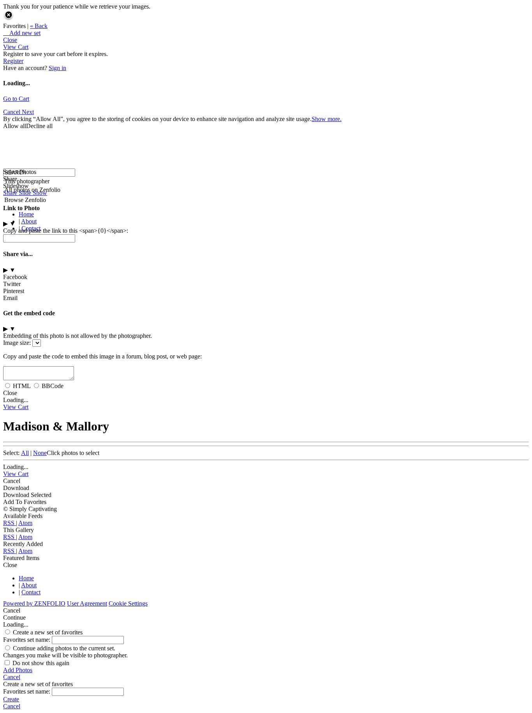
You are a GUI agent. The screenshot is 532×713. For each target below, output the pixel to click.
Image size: (17, 342)
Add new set (22, 33)
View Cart (15, 47)
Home (26, 214)
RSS (9, 523)
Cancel (12, 112)
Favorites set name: (27, 639)
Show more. (327, 119)
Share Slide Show (25, 193)
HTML (21, 386)
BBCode (52, 386)
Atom (25, 523)
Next (28, 112)
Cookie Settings (128, 603)
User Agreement (87, 603)
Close (10, 40)
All (25, 453)
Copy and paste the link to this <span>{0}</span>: (65, 230)
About (29, 221)
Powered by (34, 603)
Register (13, 61)
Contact (31, 592)
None (40, 453)
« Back (39, 26)
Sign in (57, 68)
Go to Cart (16, 98)
